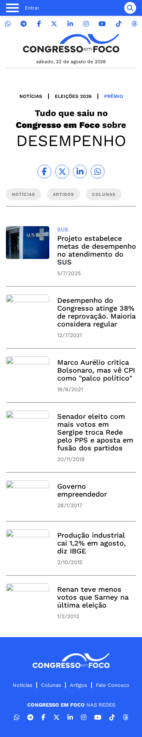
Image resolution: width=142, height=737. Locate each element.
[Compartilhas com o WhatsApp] (98, 171)
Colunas (51, 685)
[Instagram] (86, 24)
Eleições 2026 (73, 96)
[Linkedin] (70, 24)
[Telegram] (24, 24)
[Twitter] (54, 24)
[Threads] (134, 24)
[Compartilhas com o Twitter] (62, 171)
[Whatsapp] (8, 24)
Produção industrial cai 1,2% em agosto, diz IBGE (91, 543)
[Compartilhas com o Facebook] (44, 171)
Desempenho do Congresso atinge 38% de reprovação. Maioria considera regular (96, 312)
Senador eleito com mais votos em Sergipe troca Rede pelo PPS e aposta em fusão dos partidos (95, 432)
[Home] (71, 43)
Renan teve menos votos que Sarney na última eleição (93, 597)
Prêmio (113, 96)
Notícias (30, 96)
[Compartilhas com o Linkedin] (80, 171)
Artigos (78, 685)
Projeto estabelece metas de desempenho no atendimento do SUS (96, 250)
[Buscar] (130, 8)
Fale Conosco (112, 685)
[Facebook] (39, 24)
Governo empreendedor (82, 490)
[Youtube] (102, 24)
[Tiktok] (118, 24)
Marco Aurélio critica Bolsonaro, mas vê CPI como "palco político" (96, 370)
